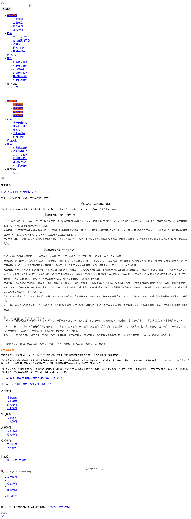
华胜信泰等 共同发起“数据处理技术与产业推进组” (36, 378)
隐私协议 (12, 496)
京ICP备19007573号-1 (60, 507)
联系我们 (12, 405)
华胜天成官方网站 (16, 460)
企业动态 (28, 192)
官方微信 (12, 448)
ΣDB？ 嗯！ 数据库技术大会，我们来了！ (32, 384)
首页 (3, 192)
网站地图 (12, 490)
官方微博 (12, 444)
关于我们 (14, 192)
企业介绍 (12, 397)
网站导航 (6, 9)
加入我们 (12, 408)
